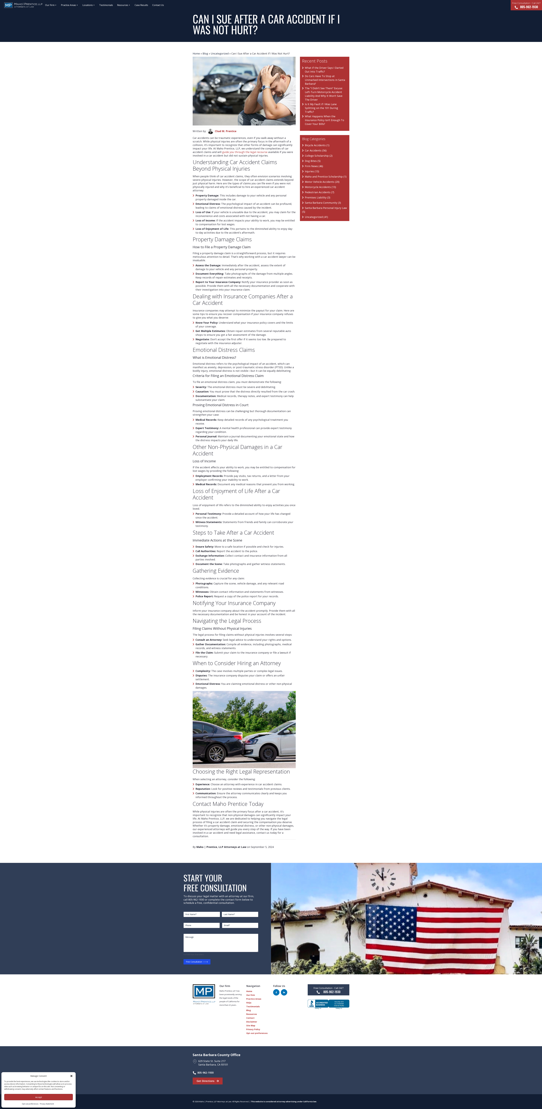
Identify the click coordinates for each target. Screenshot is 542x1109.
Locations (87, 5)
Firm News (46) (314, 166)
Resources (122, 5)
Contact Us (158, 5)
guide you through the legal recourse (244, 152)
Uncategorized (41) (316, 217)
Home (196, 53)
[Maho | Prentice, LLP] (20, 5)
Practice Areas (68, 5)
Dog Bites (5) (312, 161)
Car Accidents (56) (315, 150)
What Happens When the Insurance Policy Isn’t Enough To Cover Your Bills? (324, 120)
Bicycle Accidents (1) (317, 145)
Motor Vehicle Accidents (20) (322, 181)
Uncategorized (220, 53)
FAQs (248, 1002)
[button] (71, 1075)
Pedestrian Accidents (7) (319, 192)
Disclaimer (251, 1021)
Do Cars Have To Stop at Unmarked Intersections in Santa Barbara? (325, 79)
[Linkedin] (284, 992)
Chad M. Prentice (225, 131)
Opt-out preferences (30, 1104)
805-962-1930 (526, 5)
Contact (250, 1018)
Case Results (141, 5)
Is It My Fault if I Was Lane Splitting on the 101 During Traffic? (321, 107)
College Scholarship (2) (318, 155)
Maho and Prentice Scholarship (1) (325, 176)
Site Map (250, 1025)
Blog (205, 53)
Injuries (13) (312, 171)
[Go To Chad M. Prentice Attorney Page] (210, 131)
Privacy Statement (47, 1104)
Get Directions (206, 1081)
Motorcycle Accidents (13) (320, 187)
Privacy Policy (253, 1029)
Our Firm (49, 5)
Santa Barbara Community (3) (323, 202)
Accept (38, 1097)
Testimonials (106, 5)
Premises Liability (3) (317, 197)
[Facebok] (276, 992)
